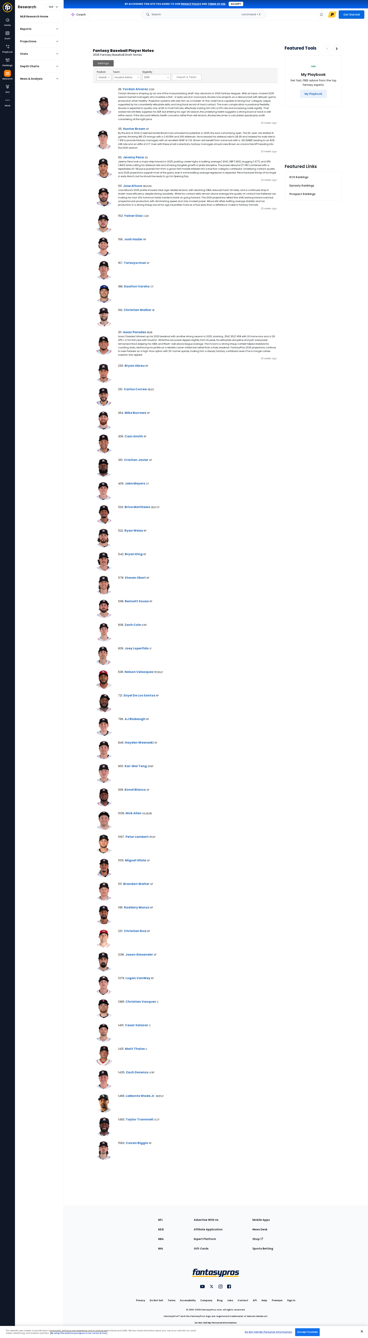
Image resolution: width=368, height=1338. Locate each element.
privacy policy (191, 4)
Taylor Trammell (139, 1119)
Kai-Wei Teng (136, 766)
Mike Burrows (135, 413)
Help (264, 1300)
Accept (236, 4)
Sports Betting (262, 1248)
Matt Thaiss (135, 1049)
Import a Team (187, 77)
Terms (171, 1300)
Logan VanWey (138, 978)
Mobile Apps (261, 1220)
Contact (243, 1300)
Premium (277, 1300)
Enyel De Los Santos (139, 695)
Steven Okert (135, 577)
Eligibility (147, 72)
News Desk (259, 1229)
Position (101, 72)
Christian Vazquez (141, 1001)
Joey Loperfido (137, 648)
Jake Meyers (135, 483)
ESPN (147, 77)
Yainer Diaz (133, 216)
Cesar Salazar (136, 1025)
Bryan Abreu (135, 365)
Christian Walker (137, 310)
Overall (103, 77)
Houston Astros (123, 77)
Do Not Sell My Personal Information (216, 1322)
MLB (161, 1229)
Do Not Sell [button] (156, 1300)
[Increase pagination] (337, 48)
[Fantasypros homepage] (7, 9)
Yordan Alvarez (135, 89)
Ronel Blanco (135, 789)
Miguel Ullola (135, 860)
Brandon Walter (136, 884)
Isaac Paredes (134, 332)
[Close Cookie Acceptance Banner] (362, 1331)
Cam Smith (134, 436)
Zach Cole (133, 625)
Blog (220, 1300)
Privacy (140, 1300)
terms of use (216, 4)
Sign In (291, 1300)
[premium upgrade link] (332, 14)
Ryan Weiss (133, 530)
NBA (161, 1239)
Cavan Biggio (137, 1143)
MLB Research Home (34, 16)
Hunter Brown (134, 129)
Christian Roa (135, 931)
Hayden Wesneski (139, 742)
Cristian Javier (136, 460)
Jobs (230, 1300)
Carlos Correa (135, 389)
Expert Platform (205, 1239)
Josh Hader (133, 239)
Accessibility (188, 1300)
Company (206, 1300)
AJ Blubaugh (135, 719)
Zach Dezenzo (137, 1072)
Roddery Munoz (137, 907)
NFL (160, 1220)
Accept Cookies (307, 1332)
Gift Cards (201, 1248)
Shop (256, 1239)
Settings (103, 63)
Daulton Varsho (137, 286)
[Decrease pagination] (327, 48)
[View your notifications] (321, 14)
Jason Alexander (139, 954)
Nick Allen (133, 813)
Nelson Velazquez (139, 672)
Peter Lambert (137, 837)
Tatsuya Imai (135, 263)
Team (116, 72)
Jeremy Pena (133, 157)
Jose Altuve (132, 186)
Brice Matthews (137, 507)
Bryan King (134, 554)
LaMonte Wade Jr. (140, 1096)
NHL (160, 1248)
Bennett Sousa (137, 601)
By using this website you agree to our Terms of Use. (79, 1333)
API (255, 1300)
